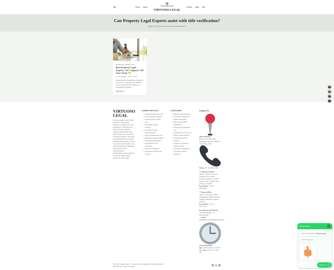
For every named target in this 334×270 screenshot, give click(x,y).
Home (137, 7)
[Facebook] (212, 265)
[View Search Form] (114, 7)
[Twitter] (216, 265)
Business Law (120, 64)
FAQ (203, 7)
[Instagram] (219, 265)
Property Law (129, 64)
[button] (328, 226)
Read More (120, 91)
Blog (197, 7)
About (145, 7)
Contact (189, 7)
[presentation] (130, 50)
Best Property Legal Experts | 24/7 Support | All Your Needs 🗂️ (129, 70)
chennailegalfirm (122, 76)
